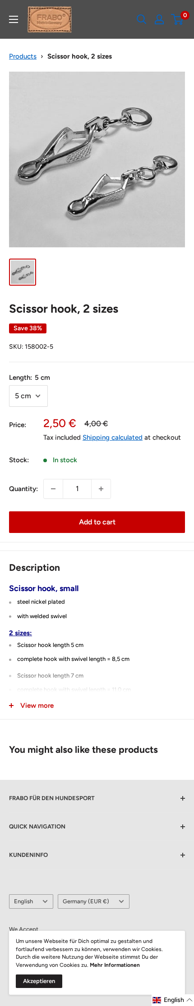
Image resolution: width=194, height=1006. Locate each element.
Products (23, 56)
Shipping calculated (113, 437)
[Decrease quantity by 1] (53, 488)
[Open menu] (13, 19)
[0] (177, 19)
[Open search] (142, 19)
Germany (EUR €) (86, 901)
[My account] (159, 19)
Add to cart (97, 522)
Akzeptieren (39, 981)
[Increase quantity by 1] (101, 488)
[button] (173, 1000)
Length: (29, 377)
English (23, 901)
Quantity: (23, 489)
